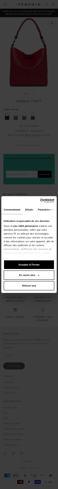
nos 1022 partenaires (25, 226)
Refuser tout (29, 285)
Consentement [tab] (12, 209)
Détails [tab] (29, 209)
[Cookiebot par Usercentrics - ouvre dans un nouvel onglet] (41, 201)
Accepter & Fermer (29, 264)
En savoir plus (27, 275)
